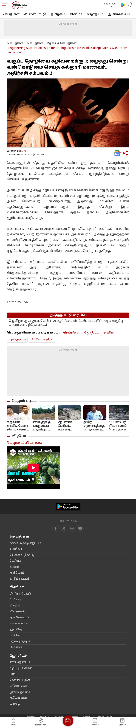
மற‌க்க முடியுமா (20, 641)
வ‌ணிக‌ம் (16, 549)
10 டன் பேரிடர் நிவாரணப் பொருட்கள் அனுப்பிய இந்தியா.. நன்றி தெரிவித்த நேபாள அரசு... (120, 426)
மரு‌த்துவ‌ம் (17, 339)
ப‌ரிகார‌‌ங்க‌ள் (19, 686)
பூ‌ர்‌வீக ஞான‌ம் (20, 692)
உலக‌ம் (14, 567)
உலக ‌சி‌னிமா (19, 623)
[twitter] (64, 528)
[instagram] (80, 528)
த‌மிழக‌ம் (58, 14)
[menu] (5, 5)
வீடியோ (19, 436)
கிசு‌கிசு (15, 605)
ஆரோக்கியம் (119, 14)
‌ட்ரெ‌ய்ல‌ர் (16, 647)
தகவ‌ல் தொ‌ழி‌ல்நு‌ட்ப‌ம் (25, 543)
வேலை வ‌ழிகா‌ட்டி (22, 555)
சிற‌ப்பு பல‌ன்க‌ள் (21, 668)
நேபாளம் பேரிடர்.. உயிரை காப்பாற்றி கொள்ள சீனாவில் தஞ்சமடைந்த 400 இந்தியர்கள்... (69, 426)
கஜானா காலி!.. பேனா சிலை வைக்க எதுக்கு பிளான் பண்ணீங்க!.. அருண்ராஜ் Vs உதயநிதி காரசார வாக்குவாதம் (18, 426)
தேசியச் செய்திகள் (61, 43)
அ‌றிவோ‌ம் (17, 573)
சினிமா (76, 14)
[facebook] (56, 528)
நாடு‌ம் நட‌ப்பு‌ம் (20, 579)
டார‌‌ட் (13, 674)
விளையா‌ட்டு (35, 14)
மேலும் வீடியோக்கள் (26, 443)
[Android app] (68, 506)
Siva (23, 151)
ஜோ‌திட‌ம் (95, 14)
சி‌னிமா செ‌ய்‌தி (20, 594)
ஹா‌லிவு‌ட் (17, 629)
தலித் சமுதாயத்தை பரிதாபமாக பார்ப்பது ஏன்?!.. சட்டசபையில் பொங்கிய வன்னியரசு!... (94, 426)
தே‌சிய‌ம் (15, 561)
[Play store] (123, 4)
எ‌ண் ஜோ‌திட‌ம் (20, 662)
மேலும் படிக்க (24, 401)
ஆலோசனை (18, 698)
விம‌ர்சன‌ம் (17, 611)
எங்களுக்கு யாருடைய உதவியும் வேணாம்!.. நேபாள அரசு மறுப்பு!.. (42, 426)
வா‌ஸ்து (15, 704)
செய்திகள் (10, 14)
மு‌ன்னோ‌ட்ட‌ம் (19, 617)
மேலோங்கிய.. (42, 339)
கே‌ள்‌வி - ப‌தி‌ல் (20, 680)
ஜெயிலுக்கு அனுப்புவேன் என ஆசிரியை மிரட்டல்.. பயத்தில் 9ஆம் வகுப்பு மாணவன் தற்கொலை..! (66, 323)
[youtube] (72, 528)
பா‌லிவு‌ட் (15, 635)
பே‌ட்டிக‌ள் (16, 599)
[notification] (130, 4)
